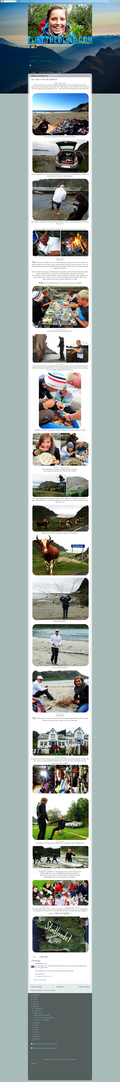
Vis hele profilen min (35, 56)
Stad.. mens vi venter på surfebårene (44, 1017)
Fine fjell (59, 72)
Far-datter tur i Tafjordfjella (41, 1019)
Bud (57, 61)
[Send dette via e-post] (40, 957)
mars (36, 1034)
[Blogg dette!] (42, 957)
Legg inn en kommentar (40, 979)
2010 (34, 1006)
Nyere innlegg (36, 987)
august (36, 1022)
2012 (34, 1002)
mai (35, 1029)
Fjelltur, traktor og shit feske (41, 1015)
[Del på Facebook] (45, 957)
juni (35, 1027)
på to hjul (72, 61)
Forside (33, 72)
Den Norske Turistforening (46, 72)
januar (36, 1039)
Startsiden (60, 987)
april (35, 1032)
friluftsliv (33, 61)
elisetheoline (43, 45)
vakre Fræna (46, 61)
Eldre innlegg (84, 987)
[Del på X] (44, 957)
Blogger (74, 1059)
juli (35, 1025)
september (37, 1013)
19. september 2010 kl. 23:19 (43, 976)
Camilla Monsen (40, 963)
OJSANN (64, 61)
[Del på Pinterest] (47, 957)
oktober (36, 1011)
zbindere (62, 1059)
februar (36, 1036)
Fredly (85, 61)
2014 (34, 997)
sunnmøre (79, 61)
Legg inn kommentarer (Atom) (46, 990)
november (37, 1008)
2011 (34, 1004)
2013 (34, 999)
